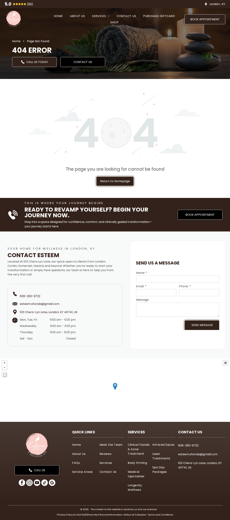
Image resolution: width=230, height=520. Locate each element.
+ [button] (4, 362)
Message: (142, 300)
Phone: (183, 286)
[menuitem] (58, 16)
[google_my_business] (52, 483)
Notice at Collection (135, 514)
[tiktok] (44, 483)
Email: (140, 286)
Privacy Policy (65, 514)
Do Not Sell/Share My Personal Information (98, 514)
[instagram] (29, 483)
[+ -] (115, 390)
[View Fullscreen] (4, 374)
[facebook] (22, 483)
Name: (140, 273)
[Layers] (225, 362)
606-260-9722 (30, 296)
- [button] (4, 367)
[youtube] (37, 483)
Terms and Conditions (160, 514)
